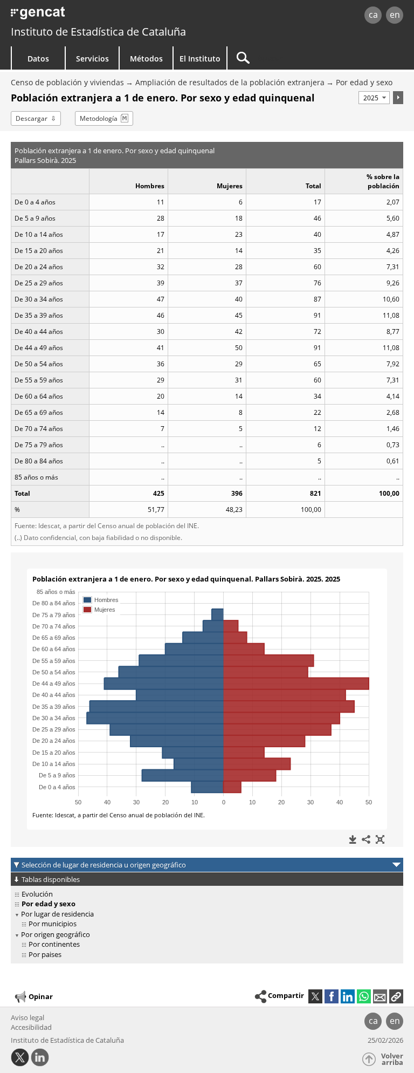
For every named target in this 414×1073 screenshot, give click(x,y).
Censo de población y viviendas (67, 82)
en (395, 14)
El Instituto (200, 58)
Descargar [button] (31, 118)
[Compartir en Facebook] (332, 996)
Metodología (99, 118)
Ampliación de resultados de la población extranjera (230, 82)
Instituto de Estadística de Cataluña (98, 31)
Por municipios (53, 923)
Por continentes (54, 944)
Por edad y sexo (364, 82)
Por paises (45, 954)
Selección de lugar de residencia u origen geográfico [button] (104, 865)
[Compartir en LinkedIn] (348, 996)
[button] (396, 996)
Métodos (146, 58)
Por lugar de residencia (57, 914)
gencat (89, 15)
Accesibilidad (31, 1027)
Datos (38, 58)
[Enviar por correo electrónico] (380, 996)
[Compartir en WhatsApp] (364, 996)
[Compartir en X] (315, 996)
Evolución (37, 894)
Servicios (92, 58)
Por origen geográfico (55, 934)
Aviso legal (27, 1017)
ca (373, 14)
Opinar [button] (41, 996)
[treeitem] (205, 894)
